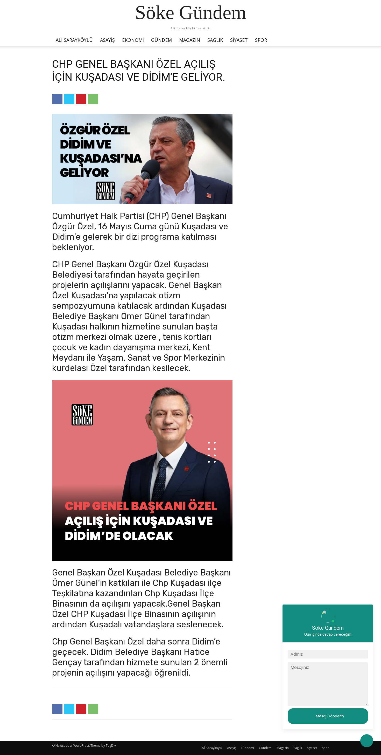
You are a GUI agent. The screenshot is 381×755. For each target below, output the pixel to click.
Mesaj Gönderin (330, 716)
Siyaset (239, 40)
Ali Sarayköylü (74, 40)
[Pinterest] (81, 99)
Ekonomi (133, 40)
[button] (322, 39)
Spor (261, 40)
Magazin (189, 40)
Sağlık (215, 40)
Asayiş (107, 40)
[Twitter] (69, 99)
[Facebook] (57, 99)
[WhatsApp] (93, 99)
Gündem (161, 40)
